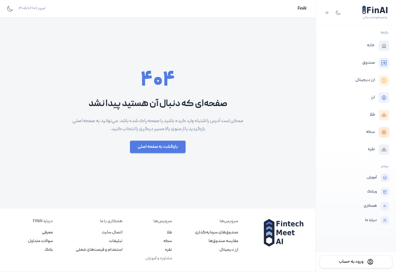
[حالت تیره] (338, 13)
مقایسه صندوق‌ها (223, 241)
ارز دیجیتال (228, 250)
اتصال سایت (112, 232)
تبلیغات (116, 241)
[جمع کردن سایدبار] (327, 13)
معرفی (47, 232)
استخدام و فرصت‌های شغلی (99, 250)
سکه (167, 241)
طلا (169, 232)
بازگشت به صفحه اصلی (158, 147)
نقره (168, 250)
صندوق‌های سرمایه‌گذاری (216, 232)
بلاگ (49, 250)
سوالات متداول (40, 241)
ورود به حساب (351, 262)
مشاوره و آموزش (158, 258)
